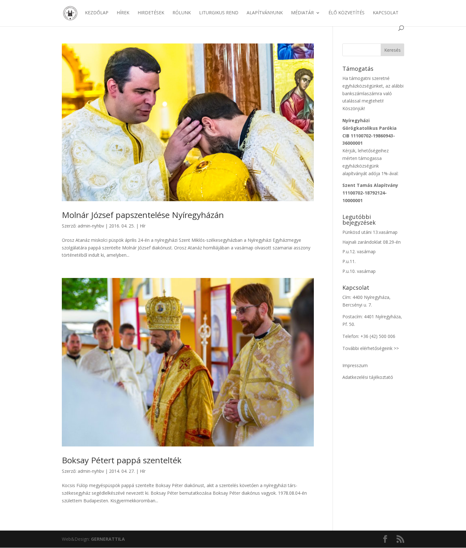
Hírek (123, 13)
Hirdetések (151, 13)
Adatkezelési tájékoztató (367, 377)
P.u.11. (349, 261)
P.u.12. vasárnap (359, 251)
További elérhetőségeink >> (370, 348)
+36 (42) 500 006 (377, 336)
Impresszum (355, 365)
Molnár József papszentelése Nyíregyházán (143, 215)
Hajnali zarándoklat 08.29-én (371, 242)
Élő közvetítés (346, 13)
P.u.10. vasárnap (359, 271)
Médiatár (302, 13)
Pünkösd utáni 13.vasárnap (370, 232)
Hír (143, 226)
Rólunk (181, 13)
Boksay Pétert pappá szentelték (122, 460)
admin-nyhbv (91, 226)
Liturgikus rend (218, 13)
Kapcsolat (385, 13)
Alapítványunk (265, 13)
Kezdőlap (96, 13)
